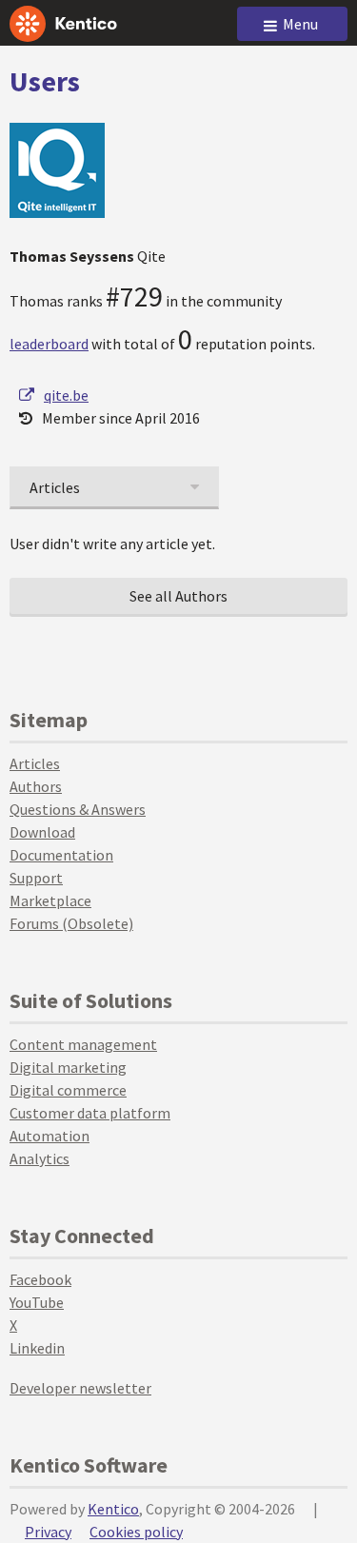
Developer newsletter (80, 1387)
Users (45, 81)
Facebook (40, 1279)
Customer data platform (90, 1112)
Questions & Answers (78, 809)
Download (42, 831)
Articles (35, 763)
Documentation (61, 854)
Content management (83, 1044)
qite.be (66, 395)
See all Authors (178, 595)
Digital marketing (68, 1067)
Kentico (113, 1508)
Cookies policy (136, 1531)
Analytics (39, 1158)
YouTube (37, 1302)
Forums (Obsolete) (71, 923)
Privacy (48, 1531)
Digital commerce (68, 1089)
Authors (36, 786)
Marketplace (50, 900)
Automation (49, 1135)
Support (36, 877)
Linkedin (37, 1347)
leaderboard (49, 343)
